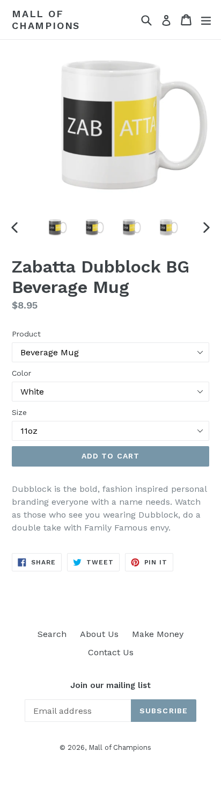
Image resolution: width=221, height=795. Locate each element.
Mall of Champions (46, 19)
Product (26, 334)
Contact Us (111, 652)
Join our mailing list (110, 685)
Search (52, 634)
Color (21, 373)
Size (19, 412)
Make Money (157, 634)
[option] (54, 227)
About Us (99, 634)
